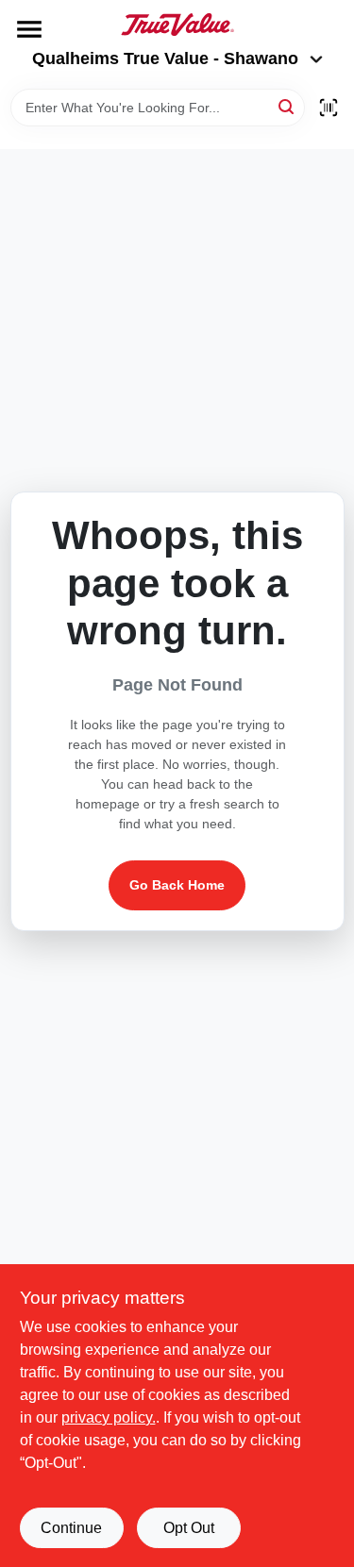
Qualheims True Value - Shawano (165, 58)
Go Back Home (177, 884)
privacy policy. (108, 1417)
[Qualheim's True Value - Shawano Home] (177, 24)
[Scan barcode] (328, 108)
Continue (71, 1528)
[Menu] (29, 29)
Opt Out (188, 1528)
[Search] (287, 106)
